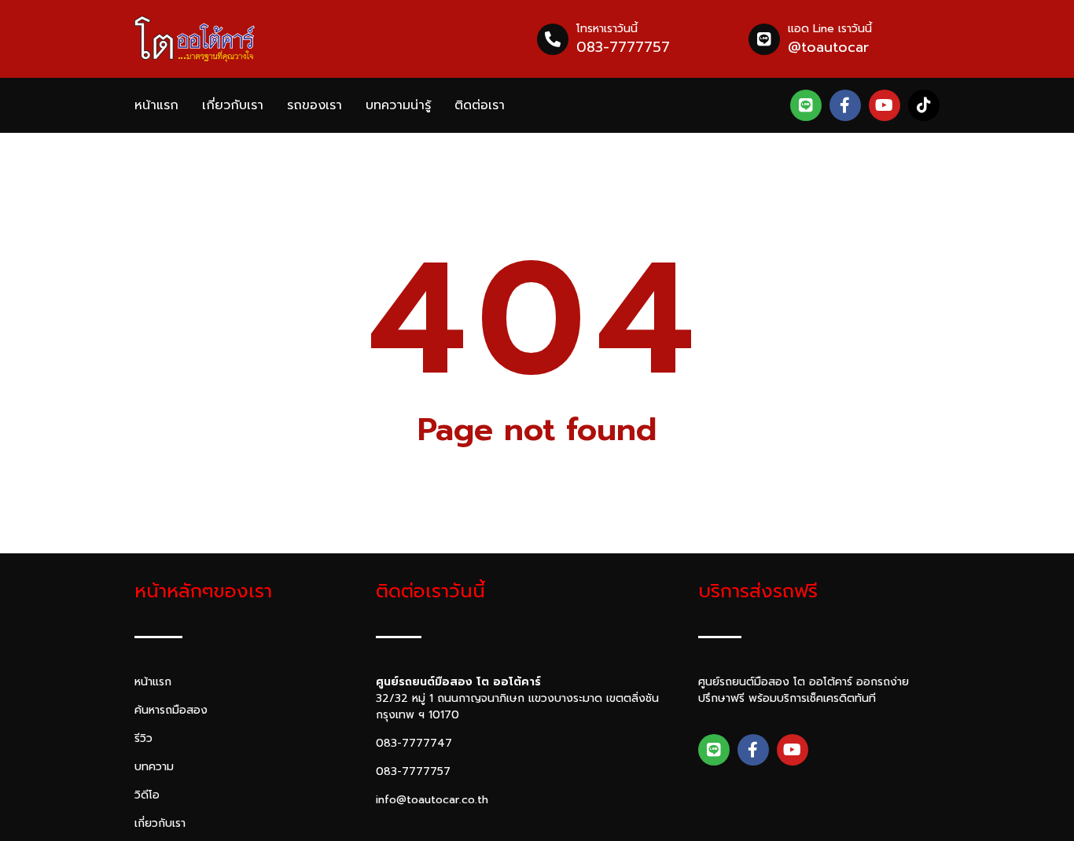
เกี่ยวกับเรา (232, 105)
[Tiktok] (924, 105)
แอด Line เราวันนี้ (830, 28)
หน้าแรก (156, 105)
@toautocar (828, 47)
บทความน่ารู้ (398, 105)
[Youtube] (884, 105)
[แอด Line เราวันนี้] (764, 39)
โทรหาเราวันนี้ (607, 28)
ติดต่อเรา (479, 105)
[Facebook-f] (845, 105)
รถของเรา (314, 105)
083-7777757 (623, 47)
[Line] (806, 105)
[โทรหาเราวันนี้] (552, 39)
